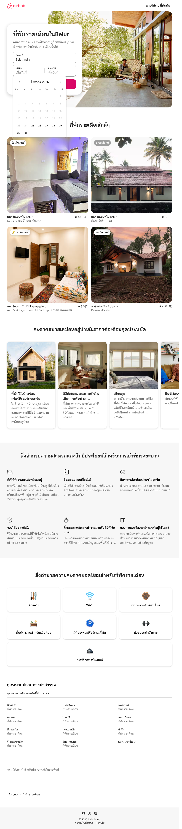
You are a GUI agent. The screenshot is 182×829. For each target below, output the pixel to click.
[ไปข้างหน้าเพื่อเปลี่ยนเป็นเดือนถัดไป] (60, 82)
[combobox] (44, 59)
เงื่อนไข (101, 823)
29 (60, 125)
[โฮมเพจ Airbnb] (16, 5)
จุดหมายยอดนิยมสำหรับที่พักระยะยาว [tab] (28, 693)
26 (39, 125)
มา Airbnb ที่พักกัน (158, 5)
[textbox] (29, 73)
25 (32, 125)
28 (53, 125)
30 (18, 132)
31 (26, 132)
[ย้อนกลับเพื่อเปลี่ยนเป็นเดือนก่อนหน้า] (19, 82)
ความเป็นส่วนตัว (84, 823)
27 (46, 125)
